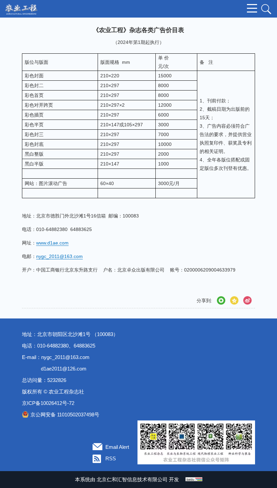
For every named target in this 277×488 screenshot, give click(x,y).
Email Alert (117, 447)
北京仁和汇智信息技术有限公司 (132, 479)
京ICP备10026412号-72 (48, 403)
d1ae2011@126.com (63, 368)
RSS (110, 458)
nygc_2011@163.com (65, 357)
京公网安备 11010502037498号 (64, 414)
